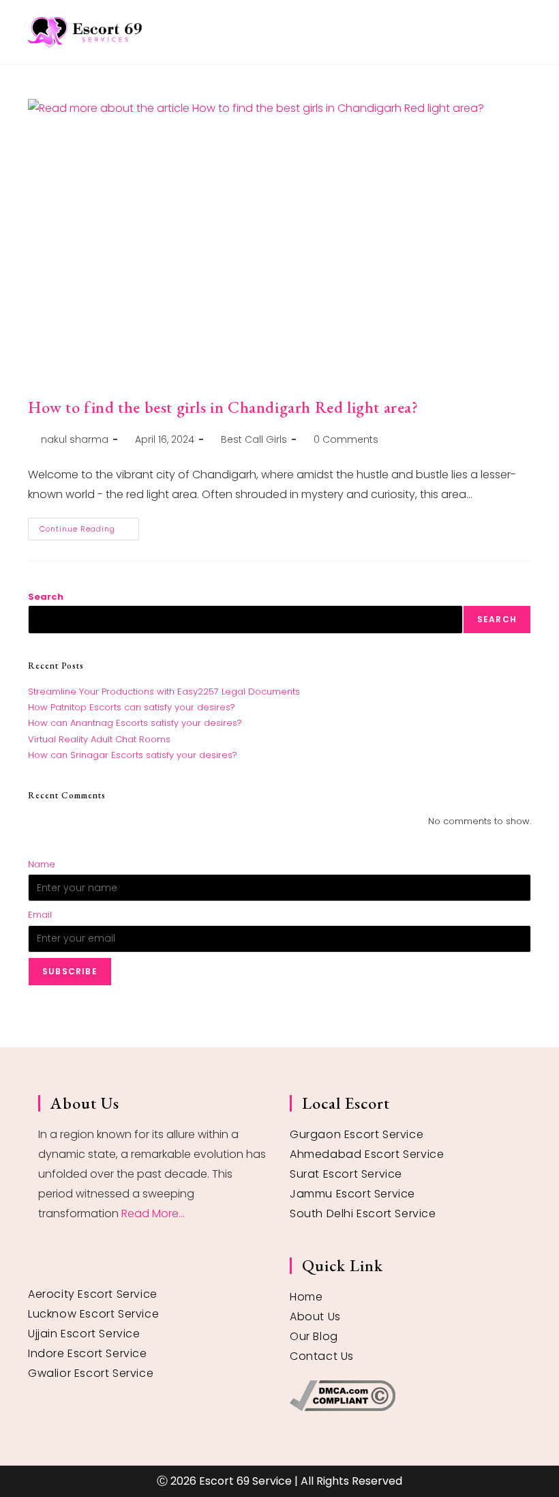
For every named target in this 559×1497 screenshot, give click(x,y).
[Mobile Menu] (526, 32)
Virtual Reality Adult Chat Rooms (99, 739)
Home (306, 1297)
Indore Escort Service (87, 1353)
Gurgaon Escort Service (356, 1134)
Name (41, 864)
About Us (315, 1316)
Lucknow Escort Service (93, 1314)
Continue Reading (89, 526)
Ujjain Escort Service (84, 1333)
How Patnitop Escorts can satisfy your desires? (131, 707)
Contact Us (322, 1356)
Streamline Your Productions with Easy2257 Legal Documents (164, 691)
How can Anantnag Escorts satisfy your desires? (135, 722)
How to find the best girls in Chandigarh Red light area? (223, 407)
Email (40, 914)
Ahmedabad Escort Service (367, 1154)
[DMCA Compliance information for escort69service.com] (405, 1395)
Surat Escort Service (346, 1174)
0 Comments (346, 439)
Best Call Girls (254, 439)
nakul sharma (74, 439)
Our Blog (314, 1336)
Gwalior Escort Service (90, 1373)
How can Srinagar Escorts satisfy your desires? (132, 754)
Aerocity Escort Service (92, 1294)
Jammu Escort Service (352, 1194)
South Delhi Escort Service (363, 1213)
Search (45, 596)
